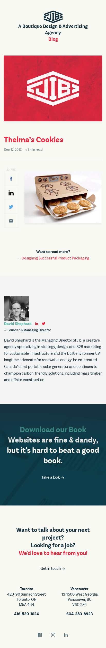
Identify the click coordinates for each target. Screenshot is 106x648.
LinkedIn (66, 635)
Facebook (40, 635)
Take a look (51, 477)
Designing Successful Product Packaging (55, 258)
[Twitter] (11, 207)
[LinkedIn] (11, 193)
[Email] (11, 221)
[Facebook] (11, 179)
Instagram (53, 635)
